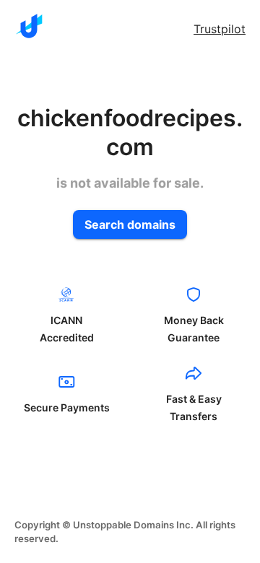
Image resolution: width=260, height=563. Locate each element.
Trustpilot (220, 29)
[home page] (28, 26)
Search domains (130, 224)
